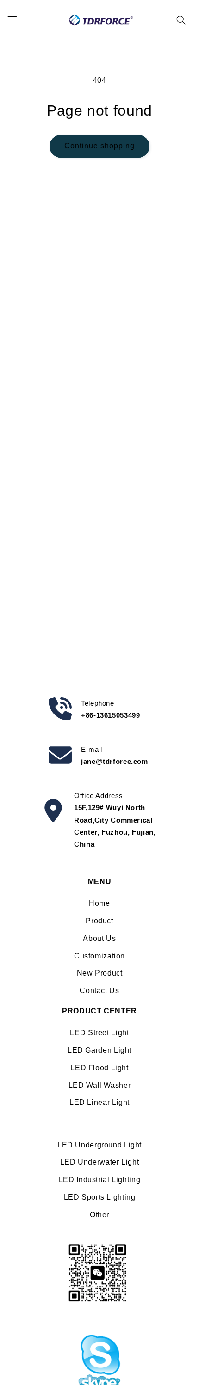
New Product (100, 973)
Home (99, 903)
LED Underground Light (99, 1145)
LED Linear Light (99, 1102)
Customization (99, 956)
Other (99, 1215)
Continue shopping (99, 146)
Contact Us (99, 991)
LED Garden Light (99, 1050)
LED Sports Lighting (100, 1197)
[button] (12, 20)
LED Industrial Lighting (100, 1180)
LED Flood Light (99, 1068)
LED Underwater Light (99, 1162)
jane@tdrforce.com (114, 761)
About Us (99, 938)
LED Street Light (99, 1033)
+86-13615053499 (110, 715)
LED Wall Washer (99, 1085)
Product (99, 921)
